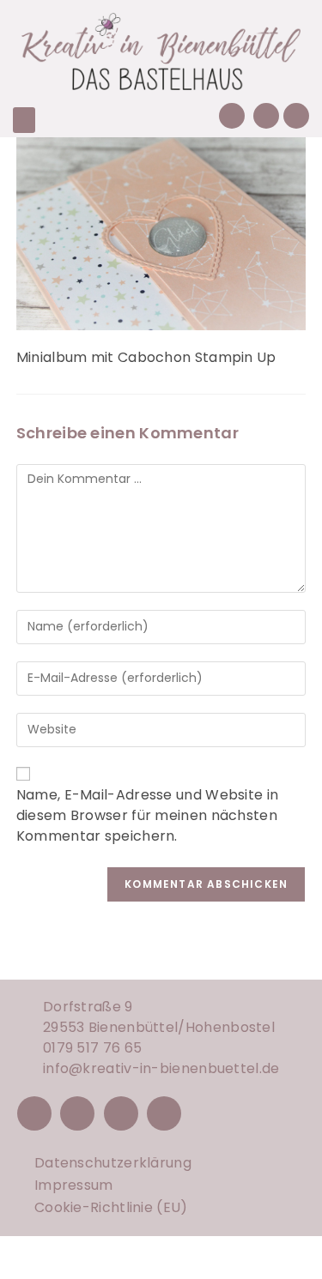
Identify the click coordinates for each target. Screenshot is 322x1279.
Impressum (73, 1185)
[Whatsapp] (296, 116)
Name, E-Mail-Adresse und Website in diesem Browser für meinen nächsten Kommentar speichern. (147, 815)
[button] (24, 120)
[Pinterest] (121, 1113)
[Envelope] (266, 116)
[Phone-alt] (232, 116)
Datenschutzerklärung (112, 1163)
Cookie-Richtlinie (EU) (111, 1207)
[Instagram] (77, 1113)
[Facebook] (34, 1113)
